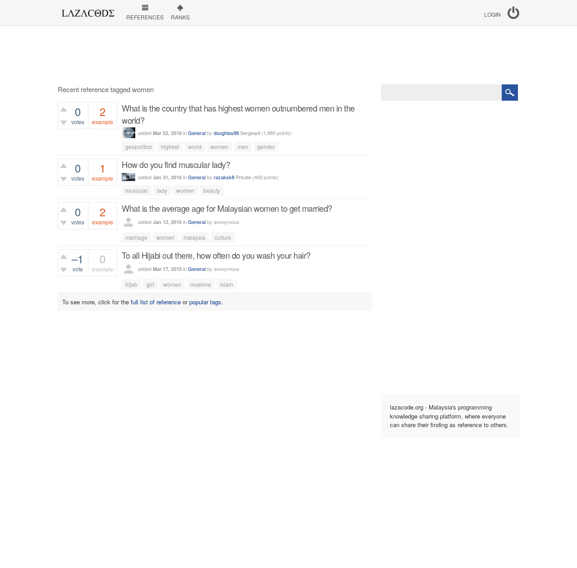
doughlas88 (226, 132)
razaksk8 (224, 177)
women (220, 146)
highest (170, 146)
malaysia (194, 237)
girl (150, 284)
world (194, 146)
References (145, 17)
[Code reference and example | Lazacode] (87, 10)
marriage (136, 237)
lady (162, 190)
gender (266, 146)
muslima (200, 284)
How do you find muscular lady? (176, 164)
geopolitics (138, 146)
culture (223, 237)
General (197, 132)
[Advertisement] (288, 55)
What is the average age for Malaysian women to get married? (227, 208)
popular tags (205, 302)
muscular (136, 190)
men (243, 146)
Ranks (180, 17)
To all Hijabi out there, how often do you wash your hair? (216, 255)
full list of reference (156, 302)
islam (226, 284)
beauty (211, 190)
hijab (131, 284)
